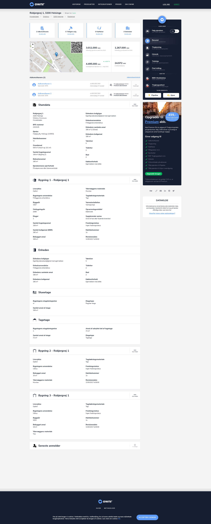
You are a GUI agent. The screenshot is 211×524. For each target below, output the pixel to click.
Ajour (173, 95)
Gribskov (46, 17)
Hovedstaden (34, 17)
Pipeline (154, 95)
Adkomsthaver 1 (44, 84)
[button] (56, 54)
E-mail (161, 191)
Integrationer (105, 4)
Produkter (89, 4)
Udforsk (76, 4)
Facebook (169, 191)
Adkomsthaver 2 (44, 93)
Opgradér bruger (154, 174)
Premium (152, 122)
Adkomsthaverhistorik (133, 77)
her (119, 519)
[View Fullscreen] (32, 52)
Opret (177, 4)
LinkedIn (165, 191)
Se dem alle (42, 34)
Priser (118, 4)
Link (156, 191)
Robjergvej (71, 17)
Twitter (173, 191)
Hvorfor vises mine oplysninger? (162, 213)
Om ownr (129, 4)
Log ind (166, 4)
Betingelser (109, 508)
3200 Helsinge (58, 17)
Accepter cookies (147, 517)
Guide (98, 508)
